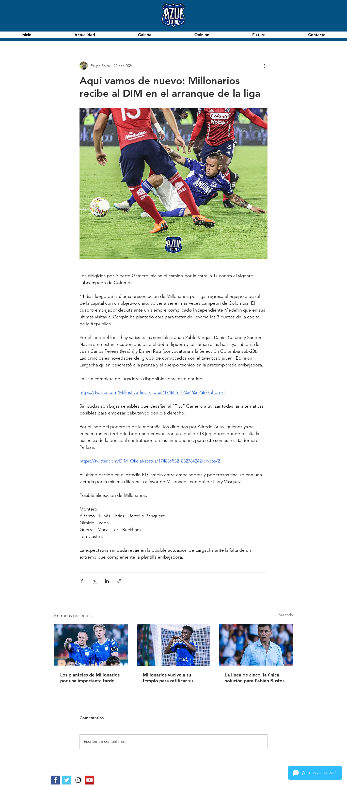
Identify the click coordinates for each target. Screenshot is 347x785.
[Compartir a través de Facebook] (82, 581)
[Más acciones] (264, 66)
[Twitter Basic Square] (66, 780)
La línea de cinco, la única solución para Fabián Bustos (255, 678)
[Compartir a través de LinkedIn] (106, 581)
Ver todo (286, 614)
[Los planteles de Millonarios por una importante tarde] (91, 645)
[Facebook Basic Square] (55, 780)
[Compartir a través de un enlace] (119, 581)
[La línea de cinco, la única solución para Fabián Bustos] (256, 645)
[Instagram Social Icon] (78, 780)
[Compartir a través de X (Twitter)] (94, 581)
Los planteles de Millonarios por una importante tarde (90, 678)
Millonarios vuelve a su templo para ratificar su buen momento (168, 678)
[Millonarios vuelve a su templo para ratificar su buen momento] (174, 645)
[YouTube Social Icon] (89, 780)
